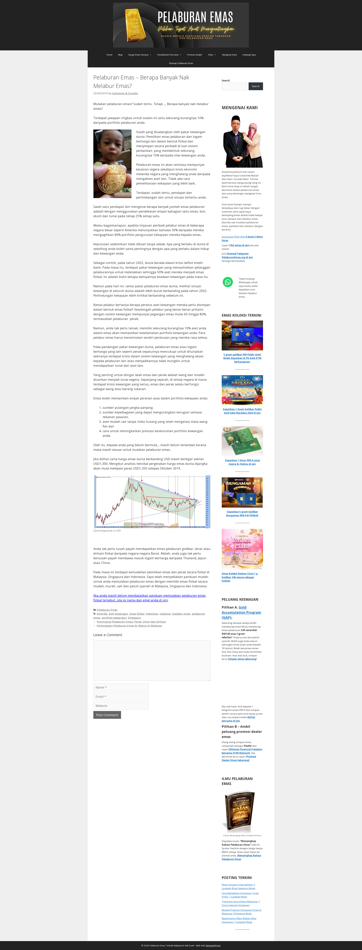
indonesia (152, 613)
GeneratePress (213, 945)
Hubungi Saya (249, 54)
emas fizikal (136, 613)
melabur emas (181, 613)
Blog (120, 54)
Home (109, 54)
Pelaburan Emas (107, 609)
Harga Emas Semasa (138, 54)
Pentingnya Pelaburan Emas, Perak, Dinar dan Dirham (131, 621)
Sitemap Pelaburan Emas (181, 63)
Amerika (102, 613)
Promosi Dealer (194, 54)
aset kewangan (118, 613)
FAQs (210, 54)
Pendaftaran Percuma (167, 54)
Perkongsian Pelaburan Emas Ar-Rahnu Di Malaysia (129, 625)
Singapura (134, 617)
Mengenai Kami (229, 54)
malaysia (165, 613)
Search (226, 80)
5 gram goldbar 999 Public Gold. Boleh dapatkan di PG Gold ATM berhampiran (242, 358)
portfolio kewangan (114, 617)
